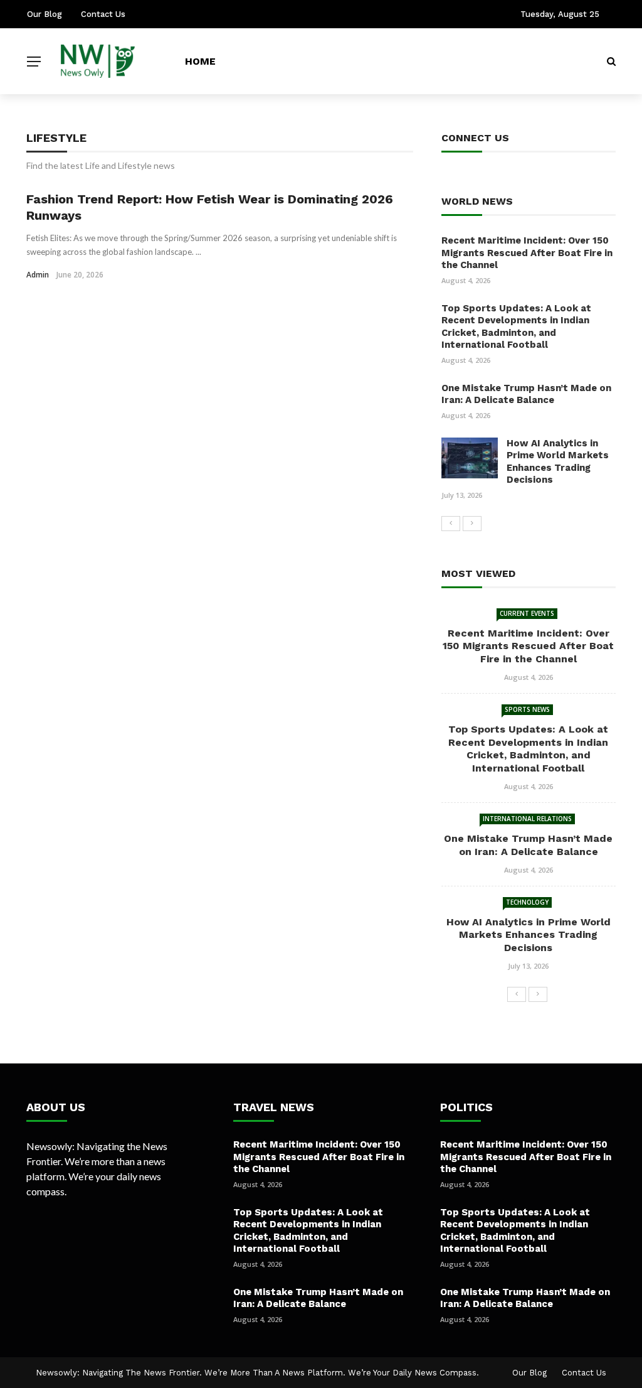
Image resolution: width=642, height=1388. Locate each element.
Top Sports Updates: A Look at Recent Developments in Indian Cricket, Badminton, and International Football (516, 327)
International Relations (527, 818)
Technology (527, 902)
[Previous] (450, 523)
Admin (37, 274)
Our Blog (44, 14)
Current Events (527, 613)
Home (200, 61)
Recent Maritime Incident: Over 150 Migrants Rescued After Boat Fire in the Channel (527, 253)
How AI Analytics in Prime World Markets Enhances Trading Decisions (558, 462)
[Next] (472, 523)
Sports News (527, 709)
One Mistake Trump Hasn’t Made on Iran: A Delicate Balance (526, 394)
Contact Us (103, 14)
